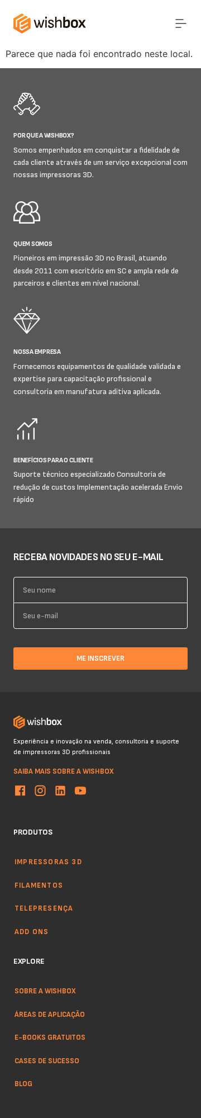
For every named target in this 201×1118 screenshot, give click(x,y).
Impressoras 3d (48, 861)
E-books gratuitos (50, 1036)
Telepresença (44, 907)
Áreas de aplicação (50, 1014)
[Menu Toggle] (181, 23)
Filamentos (39, 884)
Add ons (32, 931)
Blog (23, 1083)
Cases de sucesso (47, 1060)
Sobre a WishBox (45, 990)
